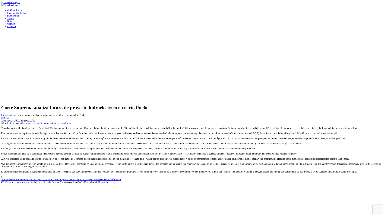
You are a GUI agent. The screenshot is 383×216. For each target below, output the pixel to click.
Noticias (12, 115)
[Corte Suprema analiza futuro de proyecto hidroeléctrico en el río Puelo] (36, 123)
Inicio (4, 115)
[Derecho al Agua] (10, 3)
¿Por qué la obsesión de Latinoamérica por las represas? (27, 179)
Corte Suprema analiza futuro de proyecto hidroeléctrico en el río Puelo (87, 179)
